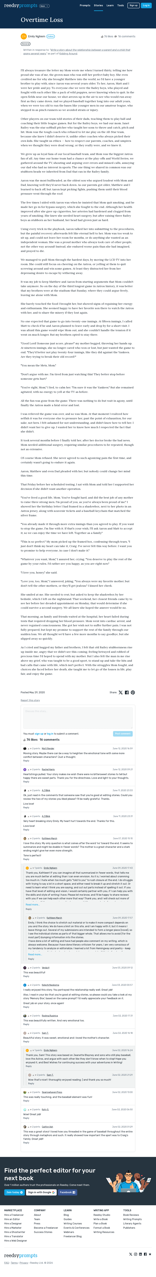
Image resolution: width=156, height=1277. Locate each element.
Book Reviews (131, 1215)
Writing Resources (104, 1232)
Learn (110, 5)
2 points (36, 748)
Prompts (85, 5)
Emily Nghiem (50, 868)
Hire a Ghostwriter (14, 1232)
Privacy (24, 1262)
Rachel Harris (48, 769)
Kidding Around (68, 53)
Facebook (66, 1192)
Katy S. (45, 1109)
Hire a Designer (13, 1223)
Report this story (30, 700)
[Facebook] (145, 1254)
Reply (26, 760)
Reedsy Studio (102, 1215)
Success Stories (43, 1232)
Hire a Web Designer (15, 1240)
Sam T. (45, 1033)
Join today (12, 1192)
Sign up (134, 5)
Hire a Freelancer (14, 1215)
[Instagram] (135, 1254)
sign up (39, 733)
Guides (68, 1219)
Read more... (33, 904)
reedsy (20, 5)
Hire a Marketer (12, 1227)
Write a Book (101, 1219)
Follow (51, 36)
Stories (98, 5)
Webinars (69, 1232)
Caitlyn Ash (47, 1127)
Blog (66, 1215)
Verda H (45, 967)
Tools (120, 5)
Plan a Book (100, 1223)
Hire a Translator (13, 1236)
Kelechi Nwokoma (50, 985)
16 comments (126, 36)
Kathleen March (49, 838)
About (37, 1215)
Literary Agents (132, 1223)
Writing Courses (73, 1223)
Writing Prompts (132, 1219)
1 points (38, 868)
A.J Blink (46, 790)
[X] (131, 1254)
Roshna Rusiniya (50, 1016)
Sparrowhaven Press (52, 1092)
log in (50, 733)
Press (37, 1223)
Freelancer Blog (73, 1236)
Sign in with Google (39, 1192)
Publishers (129, 1227)
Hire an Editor (12, 1219)
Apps (42, 6)
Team (37, 1219)
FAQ (6, 1262)
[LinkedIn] (140, 1254)
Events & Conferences (76, 1227)
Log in (146, 5)
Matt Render (48, 748)
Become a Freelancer (46, 1227)
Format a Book (102, 1227)
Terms (14, 1262)
